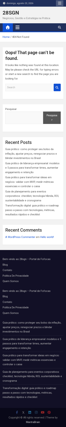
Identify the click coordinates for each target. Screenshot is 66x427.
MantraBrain (33, 422)
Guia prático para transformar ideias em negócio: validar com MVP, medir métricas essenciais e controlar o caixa (29, 182)
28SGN (11, 13)
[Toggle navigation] (17, 27)
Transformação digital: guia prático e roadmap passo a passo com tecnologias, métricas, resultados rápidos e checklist (32, 210)
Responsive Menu (59, 3)
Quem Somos (11, 281)
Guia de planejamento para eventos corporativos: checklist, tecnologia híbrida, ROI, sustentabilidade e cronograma (32, 196)
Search (57, 87)
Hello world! (47, 237)
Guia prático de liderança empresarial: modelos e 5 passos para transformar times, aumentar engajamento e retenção (32, 168)
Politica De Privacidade (16, 275)
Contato (7, 270)
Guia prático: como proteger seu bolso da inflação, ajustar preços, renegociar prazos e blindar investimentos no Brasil (31, 154)
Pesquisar (11, 109)
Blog (5, 264)
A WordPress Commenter (20, 237)
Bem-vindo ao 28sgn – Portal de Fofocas (27, 259)
